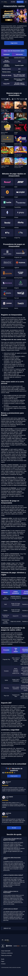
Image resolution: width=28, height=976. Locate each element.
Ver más (14, 827)
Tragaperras (22, 98)
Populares (3, 98)
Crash (15, 98)
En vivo (10, 99)
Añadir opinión (14, 776)
